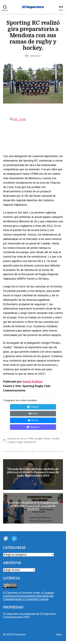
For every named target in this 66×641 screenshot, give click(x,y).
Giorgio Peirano (43, 438)
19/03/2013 (35, 56)
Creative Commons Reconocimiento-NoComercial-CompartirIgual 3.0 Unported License (28, 596)
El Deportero (19, 634)
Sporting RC (30, 442)
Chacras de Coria (16, 438)
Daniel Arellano (32, 381)
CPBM (29, 438)
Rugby (19, 442)
